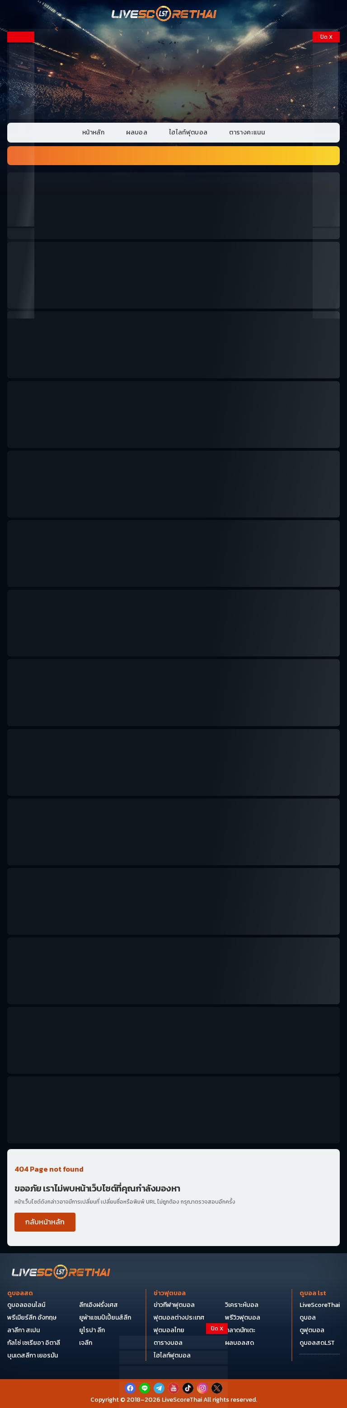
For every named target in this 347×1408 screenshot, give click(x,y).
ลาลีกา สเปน (23, 1330)
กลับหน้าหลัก (45, 1221)
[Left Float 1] (20, 89)
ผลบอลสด (239, 1343)
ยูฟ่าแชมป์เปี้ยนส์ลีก (105, 1317)
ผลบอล (136, 132)
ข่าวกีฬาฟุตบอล (174, 1305)
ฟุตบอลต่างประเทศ (179, 1317)
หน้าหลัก (93, 132)
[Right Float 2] (326, 181)
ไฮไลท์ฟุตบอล (188, 132)
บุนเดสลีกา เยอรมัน (32, 1355)
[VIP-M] (173, 74)
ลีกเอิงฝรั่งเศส (98, 1305)
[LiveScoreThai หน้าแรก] (61, 1273)
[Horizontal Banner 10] (173, 832)
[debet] (173, 1342)
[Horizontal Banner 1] (173, 205)
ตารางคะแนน (247, 132)
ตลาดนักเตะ (240, 1330)
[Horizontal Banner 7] (173, 623)
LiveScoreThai (320, 1305)
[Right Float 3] (326, 273)
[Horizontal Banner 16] (173, 1040)
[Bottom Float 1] (173, 1394)
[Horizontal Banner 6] (173, 553)
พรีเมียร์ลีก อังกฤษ (31, 1317)
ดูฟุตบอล (312, 1330)
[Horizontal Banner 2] (173, 275)
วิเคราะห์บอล (241, 1305)
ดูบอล (308, 1317)
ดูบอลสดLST (317, 1343)
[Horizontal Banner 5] (173, 484)
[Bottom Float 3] (173, 1357)
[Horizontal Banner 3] (173, 344)
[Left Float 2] (20, 181)
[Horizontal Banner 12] (173, 901)
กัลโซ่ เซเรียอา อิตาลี (33, 1343)
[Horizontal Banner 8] (173, 692)
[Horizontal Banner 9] (173, 762)
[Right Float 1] (326, 89)
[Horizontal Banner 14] (173, 970)
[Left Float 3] (20, 273)
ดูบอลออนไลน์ (26, 1305)
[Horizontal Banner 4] (173, 414)
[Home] (164, 14)
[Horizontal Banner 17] (173, 1109)
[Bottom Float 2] (173, 1373)
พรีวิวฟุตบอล (242, 1317)
